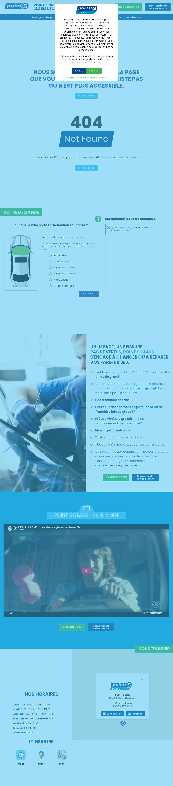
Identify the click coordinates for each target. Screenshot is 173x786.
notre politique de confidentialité (91, 61)
